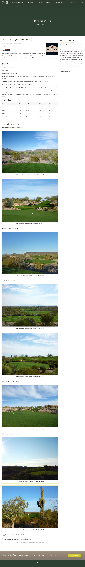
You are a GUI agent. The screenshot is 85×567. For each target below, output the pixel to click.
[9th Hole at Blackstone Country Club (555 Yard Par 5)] (30, 152)
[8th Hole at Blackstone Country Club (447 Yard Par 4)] (30, 305)
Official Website (14, 76)
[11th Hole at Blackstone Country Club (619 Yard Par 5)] (16, 539)
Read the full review (65, 71)
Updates (71, 2)
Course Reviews (17, 2)
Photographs (60, 2)
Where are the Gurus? (74, 555)
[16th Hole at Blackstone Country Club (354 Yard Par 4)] (30, 458)
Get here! (10, 81)
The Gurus (15, 7)
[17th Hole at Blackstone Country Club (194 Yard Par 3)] (30, 252)
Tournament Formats (44, 2)
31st (4, 50)
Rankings (30, 2)
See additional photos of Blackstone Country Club (19, 84)
